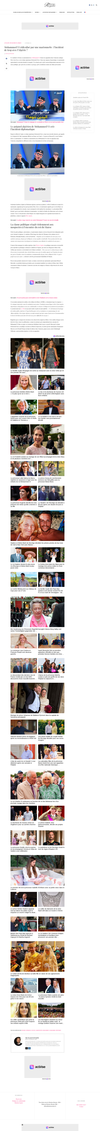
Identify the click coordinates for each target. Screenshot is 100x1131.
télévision (58, 1030)
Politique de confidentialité (18, 1101)
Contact (81, 1106)
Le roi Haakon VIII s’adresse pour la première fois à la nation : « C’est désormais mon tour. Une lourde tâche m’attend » (81, 115)
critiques (28, 1030)
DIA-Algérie (29, 216)
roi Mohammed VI (35, 58)
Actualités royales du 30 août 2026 (80, 97)
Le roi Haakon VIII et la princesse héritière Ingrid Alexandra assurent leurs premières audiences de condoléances (82, 122)
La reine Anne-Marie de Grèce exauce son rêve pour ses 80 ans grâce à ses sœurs (82, 101)
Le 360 (22, 308)
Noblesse (62, 12)
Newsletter (70, 12)
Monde (37, 12)
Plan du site (19, 1099)
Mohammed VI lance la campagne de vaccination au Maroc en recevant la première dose (40, 122)
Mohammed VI (46, 1030)
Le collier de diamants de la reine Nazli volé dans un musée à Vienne (81, 127)
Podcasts (79, 12)
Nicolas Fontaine (10, 53)
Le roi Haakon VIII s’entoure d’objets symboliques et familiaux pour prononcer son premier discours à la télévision (82, 107)
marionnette (39, 1030)
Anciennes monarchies (49, 12)
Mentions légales (19, 1103)
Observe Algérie (40, 245)
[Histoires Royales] (50, 5)
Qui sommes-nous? (81, 1104)
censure (23, 1030)
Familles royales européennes (22, 12)
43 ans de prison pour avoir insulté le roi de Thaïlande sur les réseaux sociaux (37, 298)
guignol (33, 1030)
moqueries (52, 1030)
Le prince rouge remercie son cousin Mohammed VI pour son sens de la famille (37, 220)
